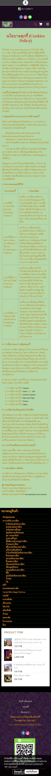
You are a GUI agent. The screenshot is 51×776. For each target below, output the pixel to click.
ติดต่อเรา (25, 712)
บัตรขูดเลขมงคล (9, 517)
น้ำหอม (8, 578)
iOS (33, 391)
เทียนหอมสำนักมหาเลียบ (15, 564)
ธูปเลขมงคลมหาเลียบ (14, 527)
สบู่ (7, 581)
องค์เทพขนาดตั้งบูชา (13, 530)
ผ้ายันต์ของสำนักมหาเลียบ (16, 524)
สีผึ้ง (7, 573)
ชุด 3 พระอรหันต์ (12, 535)
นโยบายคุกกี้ (12, 766)
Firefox (25, 401)
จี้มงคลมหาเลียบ (12, 561)
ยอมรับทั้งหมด (31, 771)
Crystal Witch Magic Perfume (14, 592)
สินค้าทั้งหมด (25, 701)
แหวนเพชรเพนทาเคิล (10, 588)
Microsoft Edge (28, 398)
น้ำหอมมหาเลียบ (12, 544)
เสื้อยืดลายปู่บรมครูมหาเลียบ (16, 541)
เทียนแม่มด (7, 603)
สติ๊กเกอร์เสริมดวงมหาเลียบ (16, 547)
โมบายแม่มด (7, 621)
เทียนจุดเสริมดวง (12, 567)
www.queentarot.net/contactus (36, 494)
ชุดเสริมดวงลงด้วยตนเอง (15, 532)
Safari (25, 391)
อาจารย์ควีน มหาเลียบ (11, 521)
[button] (34, 24)
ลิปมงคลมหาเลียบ (12, 555)
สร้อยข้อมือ (7, 610)
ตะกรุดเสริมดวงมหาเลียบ (15, 570)
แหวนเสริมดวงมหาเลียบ (15, 558)
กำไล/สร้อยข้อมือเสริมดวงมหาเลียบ (19, 552)
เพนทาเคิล (6, 617)
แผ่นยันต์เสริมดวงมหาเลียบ (16, 575)
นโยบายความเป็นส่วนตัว (34, 764)
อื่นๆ (4, 625)
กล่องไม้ (5, 595)
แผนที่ (25, 706)
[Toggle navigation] (47, 24)
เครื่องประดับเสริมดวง (14, 550)
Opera (25, 404)
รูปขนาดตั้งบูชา (11, 538)
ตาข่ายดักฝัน (7, 599)
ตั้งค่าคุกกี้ (18, 771)
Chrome (26, 388)
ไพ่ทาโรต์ (6, 606)
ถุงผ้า (5, 584)
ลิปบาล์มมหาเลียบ (22, 675)
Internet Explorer (29, 395)
